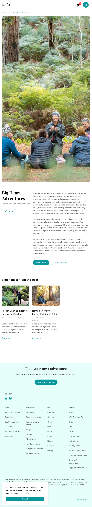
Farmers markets (33, 453)
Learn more (41, 262)
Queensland (10, 417)
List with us (74, 441)
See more (6, 338)
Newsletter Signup (46, 382)
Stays (28, 429)
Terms (84, 499)
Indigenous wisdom (34, 448)
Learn (49, 431)
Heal (49, 426)
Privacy (78, 499)
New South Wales (12, 412)
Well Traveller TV (76, 417)
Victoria (8, 426)
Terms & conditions (77, 450)
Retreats (30, 412)
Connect (51, 417)
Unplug (50, 450)
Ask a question (61, 262)
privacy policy (23, 493)
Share (10, 211)
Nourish (50, 441)
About (71, 412)
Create (50, 422)
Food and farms (33, 444)
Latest (72, 431)
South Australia (11, 422)
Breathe (50, 412)
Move (49, 436)
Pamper (50, 446)
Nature (29, 434)
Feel (70, 426)
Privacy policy (75, 446)
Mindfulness (31, 439)
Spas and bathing (33, 417)
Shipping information (78, 468)
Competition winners (78, 455)
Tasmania (9, 436)
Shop (71, 422)
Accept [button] (25, 499)
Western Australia (12, 431)
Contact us (74, 436)
